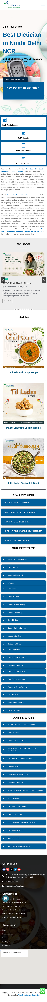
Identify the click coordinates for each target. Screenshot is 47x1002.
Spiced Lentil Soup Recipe (23, 372)
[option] (23, 280)
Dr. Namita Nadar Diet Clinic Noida (21, 195)
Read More (7, 304)
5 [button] (22, 309)
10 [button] (32, 309)
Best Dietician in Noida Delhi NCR (22, 42)
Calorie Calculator (23, 163)
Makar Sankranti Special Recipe (23, 428)
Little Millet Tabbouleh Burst (23, 483)
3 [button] (18, 309)
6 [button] (24, 309)
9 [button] (30, 309)
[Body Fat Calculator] (4, 120)
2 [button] (16, 309)
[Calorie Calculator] (23, 158)
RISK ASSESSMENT (23, 495)
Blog (5, 279)
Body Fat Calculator (10, 125)
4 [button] (20, 309)
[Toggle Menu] (43, 5)
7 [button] (26, 309)
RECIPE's (23, 317)
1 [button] (15, 309)
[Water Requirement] (23, 145)
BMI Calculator (23, 138)
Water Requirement (23, 151)
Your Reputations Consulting (28, 995)
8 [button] (28, 309)
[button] (3, 280)
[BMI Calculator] (23, 133)
